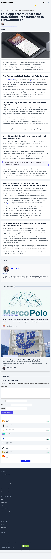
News (4, 10)
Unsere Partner (4, 508)
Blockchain (38, 156)
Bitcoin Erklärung (5, 477)
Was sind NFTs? (4, 486)
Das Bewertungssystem (6, 511)
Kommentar (4, 386)
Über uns (3, 499)
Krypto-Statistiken (5, 488)
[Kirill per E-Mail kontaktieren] (3, 273)
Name (3, 401)
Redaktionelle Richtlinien (7, 514)
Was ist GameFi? (5, 491)
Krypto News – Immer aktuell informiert (9, 26)
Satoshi (13, 115)
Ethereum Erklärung (6, 483)
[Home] (1, 10)
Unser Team (4, 502)
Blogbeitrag (11, 79)
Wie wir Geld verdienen (6, 505)
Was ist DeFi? (4, 480)
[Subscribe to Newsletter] (44, 2)
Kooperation (5, 203)
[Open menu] (49, 2)
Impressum (3, 524)
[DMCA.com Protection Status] (25, 546)
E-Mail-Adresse (5, 404)
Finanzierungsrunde (32, 80)
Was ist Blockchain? (6, 474)
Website (3, 408)
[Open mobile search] (46, 2)
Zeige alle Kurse (26, 460)
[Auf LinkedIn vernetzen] (6, 273)
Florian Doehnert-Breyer (11, 367)
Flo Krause (8, 325)
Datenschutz (4, 527)
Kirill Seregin (15, 268)
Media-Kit (3, 517)
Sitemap (3, 532)
